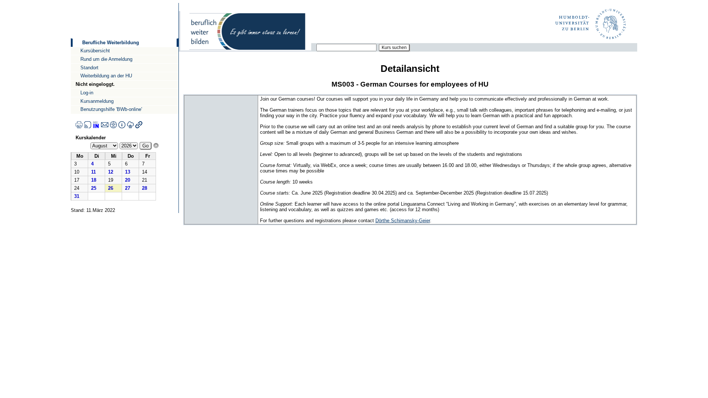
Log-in (86, 92)
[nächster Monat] (156, 146)
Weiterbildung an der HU (106, 75)
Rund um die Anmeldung (106, 59)
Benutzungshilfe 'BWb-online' (111, 109)
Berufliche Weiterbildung (110, 42)
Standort (89, 67)
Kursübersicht (95, 50)
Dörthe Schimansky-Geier (402, 220)
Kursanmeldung (97, 101)
